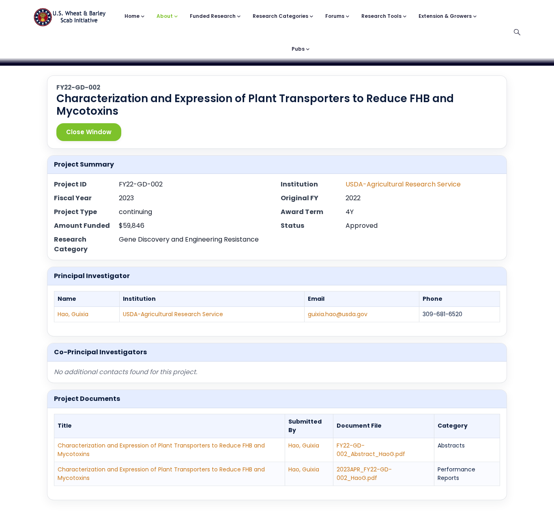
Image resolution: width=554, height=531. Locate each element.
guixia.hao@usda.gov (337, 314)
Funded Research (213, 16)
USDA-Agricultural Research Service (403, 184)
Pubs (298, 48)
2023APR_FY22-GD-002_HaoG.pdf (364, 473)
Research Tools (381, 16)
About (165, 16)
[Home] (70, 13)
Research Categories (280, 16)
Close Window (89, 132)
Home (132, 16)
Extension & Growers (445, 16)
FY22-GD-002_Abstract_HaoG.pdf (371, 449)
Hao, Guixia (73, 314)
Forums (334, 16)
